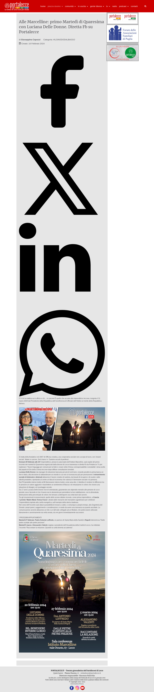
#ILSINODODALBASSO (64, 40)
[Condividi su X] (62, 221)
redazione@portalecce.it (91, 673)
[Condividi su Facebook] (62, 134)
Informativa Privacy (77, 684)
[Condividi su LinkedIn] (62, 309)
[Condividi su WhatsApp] (62, 396)
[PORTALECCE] (17, 6)
